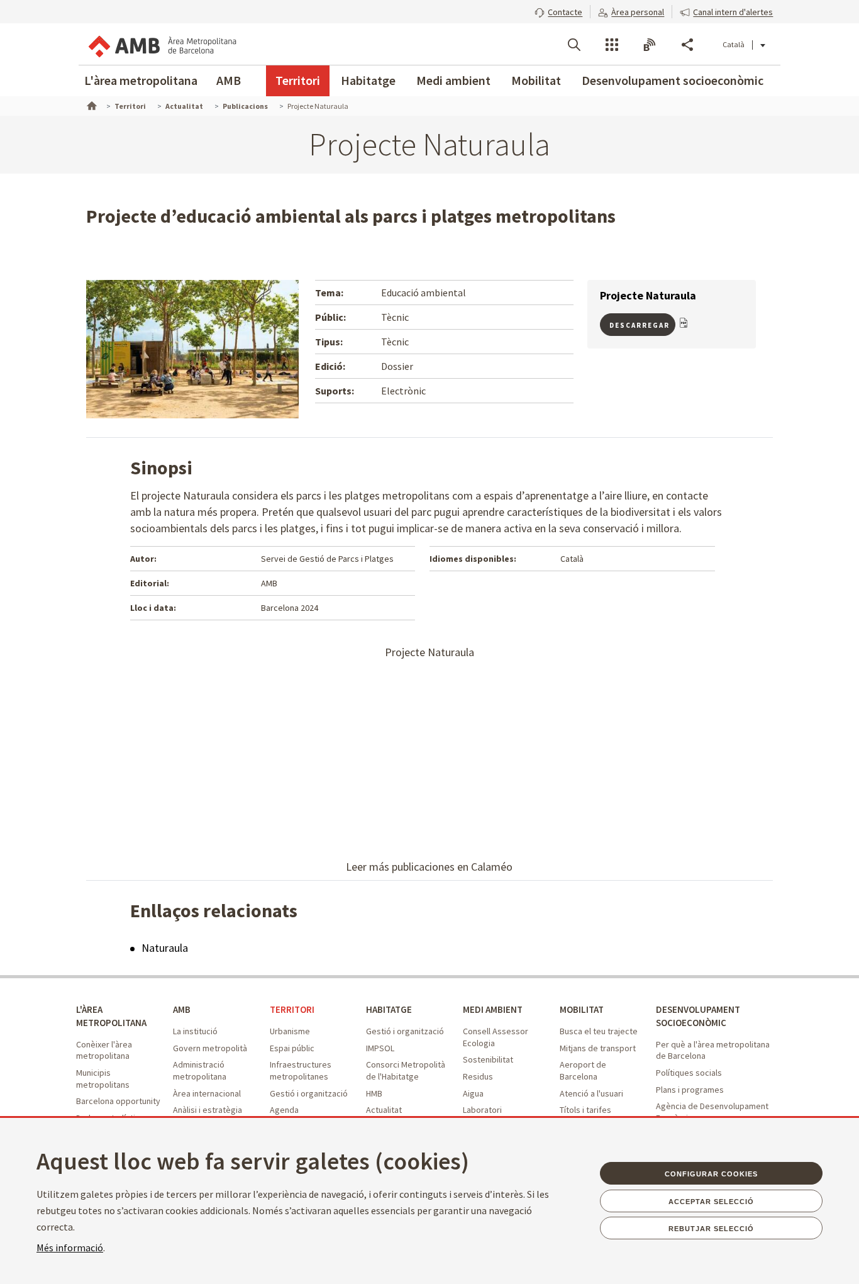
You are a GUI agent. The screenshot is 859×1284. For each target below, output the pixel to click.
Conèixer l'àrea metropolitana (104, 1050)
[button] (558, 10)
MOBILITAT (582, 1009)
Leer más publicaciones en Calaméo (429, 866)
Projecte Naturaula (429, 652)
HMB (374, 1093)
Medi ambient (453, 80)
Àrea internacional (207, 1093)
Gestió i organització (309, 1093)
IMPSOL (380, 1048)
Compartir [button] (687, 44)
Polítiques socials (689, 1072)
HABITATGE (389, 1009)
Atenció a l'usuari (591, 1093)
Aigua (473, 1093)
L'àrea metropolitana (140, 80)
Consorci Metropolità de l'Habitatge (405, 1070)
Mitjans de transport (598, 1048)
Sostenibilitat (488, 1059)
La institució (195, 1031)
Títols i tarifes (585, 1109)
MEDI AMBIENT (493, 1009)
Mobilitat (536, 80)
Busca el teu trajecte (599, 1031)
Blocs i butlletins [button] (649, 44)
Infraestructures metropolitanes (300, 1070)
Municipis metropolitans (103, 1078)
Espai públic (292, 1048)
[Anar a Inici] (90, 104)
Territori (297, 80)
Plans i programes (690, 1089)
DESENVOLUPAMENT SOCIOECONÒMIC (698, 1016)
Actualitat (384, 1109)
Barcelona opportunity (118, 1101)
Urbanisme (290, 1031)
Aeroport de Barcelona (583, 1070)
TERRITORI (292, 1009)
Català (734, 44)
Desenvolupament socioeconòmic (672, 80)
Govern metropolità (210, 1048)
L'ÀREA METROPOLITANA (111, 1016)
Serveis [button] (612, 44)
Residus (478, 1076)
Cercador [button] (574, 44)
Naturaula (164, 948)
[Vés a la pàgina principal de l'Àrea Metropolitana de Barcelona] (161, 44)
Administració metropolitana (199, 1070)
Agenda (284, 1109)
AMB (228, 80)
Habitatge (368, 80)
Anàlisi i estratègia (207, 1109)
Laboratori (482, 1109)
